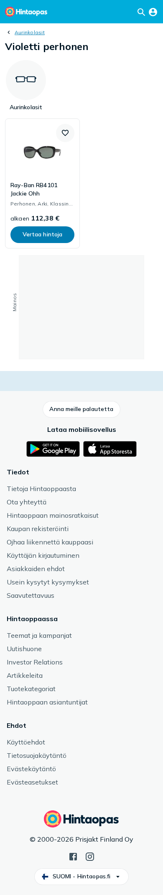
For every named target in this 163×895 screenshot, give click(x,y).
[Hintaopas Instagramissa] (90, 856)
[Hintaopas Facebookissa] (73, 856)
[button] (65, 133)
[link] (42, 183)
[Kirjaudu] (153, 11)
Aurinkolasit (30, 32)
